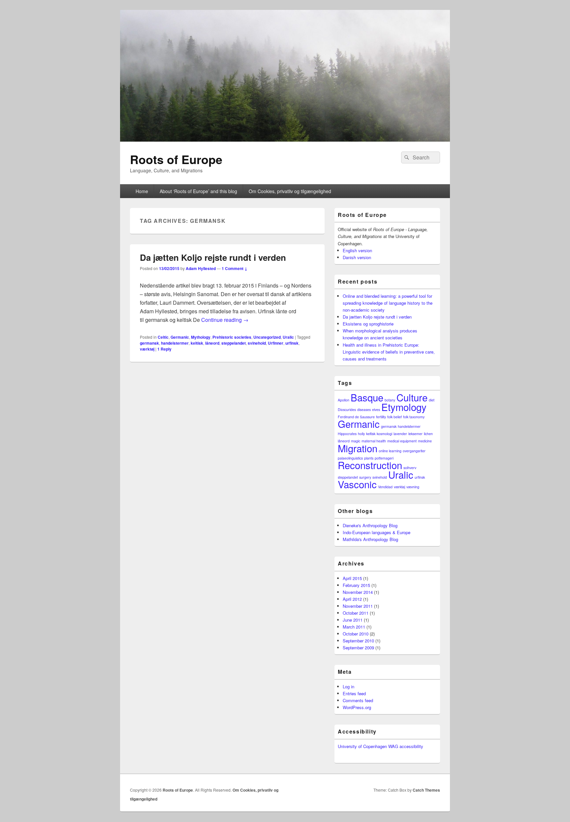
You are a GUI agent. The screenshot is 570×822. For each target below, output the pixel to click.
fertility (381, 416)
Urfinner (275, 343)
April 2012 (352, 599)
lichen (428, 433)
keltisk (197, 343)
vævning (412, 486)
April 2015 (352, 578)
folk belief (394, 416)
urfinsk (292, 343)
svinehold (257, 343)
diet (431, 399)
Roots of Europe (176, 159)
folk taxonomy (414, 416)
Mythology (200, 337)
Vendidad (385, 486)
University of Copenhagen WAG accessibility (380, 746)
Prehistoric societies (231, 337)
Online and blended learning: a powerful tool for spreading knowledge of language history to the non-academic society (387, 303)
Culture (412, 397)
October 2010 (355, 634)
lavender (400, 433)
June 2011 (353, 620)
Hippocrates (347, 433)
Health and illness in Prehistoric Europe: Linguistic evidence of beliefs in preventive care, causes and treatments (389, 352)
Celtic (163, 337)
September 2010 (358, 640)
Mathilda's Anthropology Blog (370, 539)
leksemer (415, 433)
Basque (367, 397)
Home (142, 191)
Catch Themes (426, 790)
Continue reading (224, 320)
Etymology (404, 407)
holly (361, 433)
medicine (425, 440)
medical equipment (402, 440)
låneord (212, 343)
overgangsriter (414, 450)
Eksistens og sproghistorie (368, 324)
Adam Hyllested (201, 268)
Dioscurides (347, 409)
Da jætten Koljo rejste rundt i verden (213, 257)
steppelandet (233, 343)
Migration (357, 448)
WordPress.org (357, 707)
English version (357, 250)
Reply (164, 349)
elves (376, 409)
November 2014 (358, 592)
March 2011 (354, 627)
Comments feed (358, 700)
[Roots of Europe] (285, 139)
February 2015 (356, 585)
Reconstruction (370, 465)
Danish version (357, 257)
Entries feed (354, 693)
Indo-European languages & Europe (376, 532)
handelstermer (175, 343)
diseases (364, 409)
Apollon (343, 399)
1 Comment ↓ (234, 268)
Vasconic (357, 484)
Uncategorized (267, 337)
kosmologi (384, 433)
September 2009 (358, 647)
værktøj (147, 349)
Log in (348, 686)
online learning (390, 450)
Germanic (180, 337)
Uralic (288, 337)
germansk (149, 343)
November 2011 (358, 606)
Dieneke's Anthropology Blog (370, 525)
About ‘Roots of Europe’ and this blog (198, 191)
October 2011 (355, 613)
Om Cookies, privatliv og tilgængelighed (290, 191)
